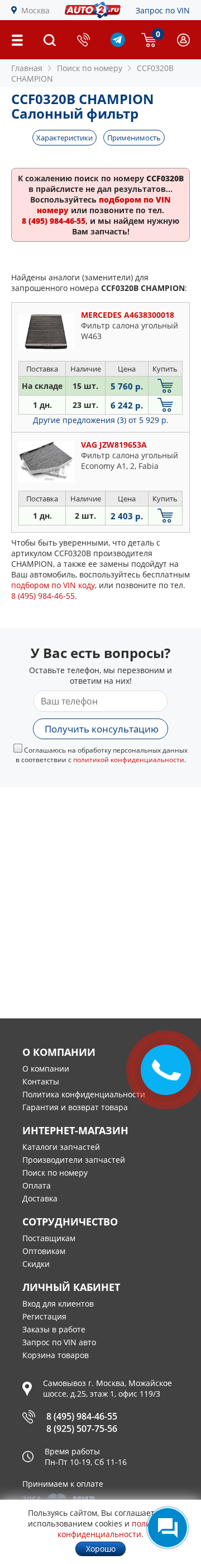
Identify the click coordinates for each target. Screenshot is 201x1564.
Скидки (36, 1263)
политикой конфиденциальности (128, 759)
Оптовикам (43, 1251)
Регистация (44, 1316)
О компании (45, 1068)
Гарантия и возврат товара (75, 1107)
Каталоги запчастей (61, 1147)
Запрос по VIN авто (59, 1342)
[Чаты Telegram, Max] (167, 1527)
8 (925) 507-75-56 (81, 1428)
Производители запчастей (73, 1159)
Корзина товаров (55, 1355)
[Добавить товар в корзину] (165, 386)
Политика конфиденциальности (83, 1094)
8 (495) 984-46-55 (81, 1416)
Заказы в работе (53, 1329)
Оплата (36, 1185)
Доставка (40, 1198)
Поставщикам (48, 1238)
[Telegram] (118, 44)
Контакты (40, 1081)
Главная (26, 68)
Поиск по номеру (55, 1172)
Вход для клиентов (58, 1303)
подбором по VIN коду (53, 585)
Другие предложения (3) (101, 420)
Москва (35, 10)
